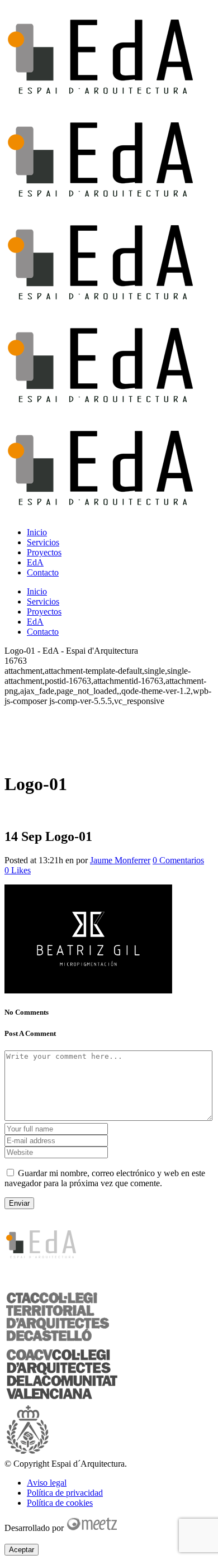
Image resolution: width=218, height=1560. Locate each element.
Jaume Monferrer (120, 860)
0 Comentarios (178, 860)
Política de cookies (60, 1502)
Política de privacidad (65, 1492)
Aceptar (21, 1549)
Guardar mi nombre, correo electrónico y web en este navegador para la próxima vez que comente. (104, 1178)
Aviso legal (47, 1482)
